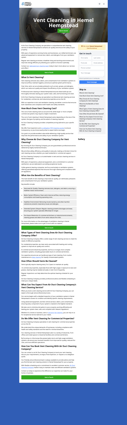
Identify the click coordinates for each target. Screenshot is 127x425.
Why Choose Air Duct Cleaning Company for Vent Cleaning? (89, 100)
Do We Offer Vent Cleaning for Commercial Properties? (89, 125)
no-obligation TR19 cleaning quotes (52, 128)
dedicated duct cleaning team (39, 66)
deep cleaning (36, 257)
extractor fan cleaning (55, 313)
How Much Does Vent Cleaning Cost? (91, 96)
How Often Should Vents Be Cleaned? (91, 114)
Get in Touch (49, 72)
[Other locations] (99, 4)
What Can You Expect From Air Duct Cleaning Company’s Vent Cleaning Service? (91, 119)
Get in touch (63, 31)
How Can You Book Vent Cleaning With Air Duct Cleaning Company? (90, 130)
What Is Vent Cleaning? (86, 93)
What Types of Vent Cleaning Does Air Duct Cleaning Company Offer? (91, 110)
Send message (92, 82)
